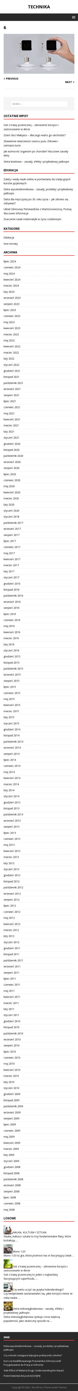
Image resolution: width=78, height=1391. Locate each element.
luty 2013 (9, 863)
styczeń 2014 (11, 796)
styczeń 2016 (11, 650)
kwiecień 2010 (12, 1070)
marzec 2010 (11, 1076)
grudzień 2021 (12, 370)
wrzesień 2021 (12, 389)
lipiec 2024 (10, 261)
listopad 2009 (11, 1100)
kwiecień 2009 (12, 1143)
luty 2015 (9, 717)
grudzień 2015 (12, 656)
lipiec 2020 (10, 474)
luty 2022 (9, 358)
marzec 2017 (11, 565)
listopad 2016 (11, 589)
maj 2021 (9, 413)
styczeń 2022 (11, 364)
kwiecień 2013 (12, 851)
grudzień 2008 (12, 1167)
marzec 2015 (11, 711)
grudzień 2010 (12, 1021)
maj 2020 (9, 486)
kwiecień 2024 (12, 279)
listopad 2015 (11, 662)
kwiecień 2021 (12, 419)
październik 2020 (13, 455)
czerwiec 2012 (12, 911)
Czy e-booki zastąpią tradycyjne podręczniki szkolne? (33, 1355)
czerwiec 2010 (12, 1057)
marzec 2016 (11, 638)
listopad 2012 (11, 881)
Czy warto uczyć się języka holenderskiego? (38, 1289)
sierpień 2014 (11, 753)
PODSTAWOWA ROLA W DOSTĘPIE (22, 1376)
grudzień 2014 (12, 729)
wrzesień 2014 (12, 747)
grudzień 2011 (12, 948)
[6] (39, 71)
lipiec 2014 (10, 759)
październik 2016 (13, 595)
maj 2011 (9, 991)
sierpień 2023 (11, 304)
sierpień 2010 (11, 1045)
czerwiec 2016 (12, 620)
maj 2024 (9, 273)
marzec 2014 (11, 784)
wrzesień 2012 (12, 893)
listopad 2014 (11, 735)
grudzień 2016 (12, 583)
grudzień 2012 (12, 875)
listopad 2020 (11, 449)
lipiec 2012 (10, 905)
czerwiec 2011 (12, 984)
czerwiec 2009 (12, 1130)
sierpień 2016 (11, 607)
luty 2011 (9, 1009)
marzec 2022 (11, 352)
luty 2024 (9, 291)
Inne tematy (11, 243)
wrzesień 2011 (12, 966)
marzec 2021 (11, 425)
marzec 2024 (11, 285)
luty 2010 (9, 1082)
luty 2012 (9, 936)
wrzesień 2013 (12, 820)
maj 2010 (9, 1063)
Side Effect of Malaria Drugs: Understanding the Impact (34, 1370)
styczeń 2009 (11, 1161)
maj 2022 (9, 340)
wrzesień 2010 (12, 1039)
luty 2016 (9, 644)
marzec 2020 (11, 498)
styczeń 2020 (11, 510)
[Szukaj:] (39, 104)
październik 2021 (13, 383)
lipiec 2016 (10, 614)
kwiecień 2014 (12, 778)
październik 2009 (13, 1106)
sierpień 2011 (11, 972)
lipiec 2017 (10, 541)
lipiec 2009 (10, 1124)
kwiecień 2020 (12, 492)
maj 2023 (9, 322)
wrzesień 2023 (12, 297)
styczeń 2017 (11, 577)
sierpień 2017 (11, 535)
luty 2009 (9, 1155)
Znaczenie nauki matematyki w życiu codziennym (32, 219)
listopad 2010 (11, 1027)
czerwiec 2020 (12, 480)
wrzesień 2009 (12, 1112)
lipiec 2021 (10, 401)
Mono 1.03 (19, 1251)
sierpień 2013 (11, 826)
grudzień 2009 (12, 1094)
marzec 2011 (11, 1003)
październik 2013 (13, 814)
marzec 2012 (11, 930)
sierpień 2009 (11, 1118)
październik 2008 (13, 1179)
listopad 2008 (11, 1173)
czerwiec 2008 (12, 1203)
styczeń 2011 (11, 1015)
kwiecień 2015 (12, 705)
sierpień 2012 (11, 899)
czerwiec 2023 (12, 316)
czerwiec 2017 (12, 547)
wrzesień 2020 (12, 462)
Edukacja (9, 237)
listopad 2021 (11, 376)
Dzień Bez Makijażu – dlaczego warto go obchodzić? (35, 135)
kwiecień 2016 (12, 632)
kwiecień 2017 (12, 559)
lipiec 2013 (10, 832)
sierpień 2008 (11, 1191)
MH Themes (61, 1387)
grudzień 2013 (12, 802)
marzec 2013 (11, 857)
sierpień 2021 (11, 395)
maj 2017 (9, 553)
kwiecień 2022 (12, 346)
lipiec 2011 (10, 978)
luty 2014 (9, 790)
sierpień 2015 (11, 680)
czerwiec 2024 (12, 267)
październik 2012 (13, 887)
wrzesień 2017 (12, 528)
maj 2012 (9, 918)
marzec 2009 (11, 1149)
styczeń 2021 (11, 437)
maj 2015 (9, 699)
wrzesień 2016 (12, 601)
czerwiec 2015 (12, 693)
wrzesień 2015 (12, 674)
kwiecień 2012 (12, 924)
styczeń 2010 (11, 1088)
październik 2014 (13, 741)
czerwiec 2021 (12, 407)
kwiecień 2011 (12, 997)
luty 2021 (9, 431)
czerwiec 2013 (12, 838)
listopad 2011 (11, 954)
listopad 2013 (11, 808)
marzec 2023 (11, 334)
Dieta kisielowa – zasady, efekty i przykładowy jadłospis (36, 161)
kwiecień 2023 (12, 328)
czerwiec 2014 (12, 765)
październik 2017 (13, 522)
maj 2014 (9, 772)
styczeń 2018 (11, 516)
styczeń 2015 (11, 723)
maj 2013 (9, 845)
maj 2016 (9, 626)
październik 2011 (13, 960)
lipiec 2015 (10, 686)
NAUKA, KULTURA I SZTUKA (29, 1232)
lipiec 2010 (10, 1051)
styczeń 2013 (11, 869)
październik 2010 (13, 1033)
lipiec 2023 (10, 310)
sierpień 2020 (11, 468)
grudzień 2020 (12, 443)
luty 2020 (9, 504)
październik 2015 (13, 668)
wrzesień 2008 (12, 1185)
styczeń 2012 (11, 942)
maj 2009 (9, 1136)
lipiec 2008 (10, 1197)
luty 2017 (9, 571)
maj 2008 (9, 1209)
